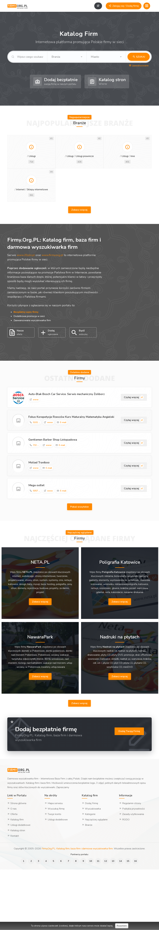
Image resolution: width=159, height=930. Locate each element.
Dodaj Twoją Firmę (129, 731)
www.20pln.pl (26, 255)
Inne (132, 156)
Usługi (32, 156)
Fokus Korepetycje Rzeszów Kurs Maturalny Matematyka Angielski (71, 417)
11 (98, 861)
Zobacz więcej (79, 210)
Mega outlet (36, 485)
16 (135, 861)
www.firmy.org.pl (52, 255)
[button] (67, 56)
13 (113, 861)
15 (128, 861)
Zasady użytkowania (133, 814)
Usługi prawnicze (84, 156)
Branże (88, 825)
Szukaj (140, 56)
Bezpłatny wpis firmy (26, 312)
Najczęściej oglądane (96, 819)
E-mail (63, 422)
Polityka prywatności (133, 808)
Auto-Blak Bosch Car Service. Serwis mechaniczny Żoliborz (66, 394)
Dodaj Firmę (91, 803)
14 (120, 861)
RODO (125, 819)
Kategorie (89, 814)
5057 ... (36, 490)
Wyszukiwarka (92, 808)
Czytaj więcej (132, 397)
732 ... (36, 445)
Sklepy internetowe (37, 189)
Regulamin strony (131, 803)
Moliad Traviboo (39, 462)
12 (105, 861)
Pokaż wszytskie (79, 506)
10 (90, 861)
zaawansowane (140, 65)
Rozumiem (122, 925)
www (36, 399)
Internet (20, 189)
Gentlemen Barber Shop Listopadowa (52, 440)
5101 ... (36, 422)
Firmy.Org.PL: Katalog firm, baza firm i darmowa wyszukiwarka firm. (77, 848)
